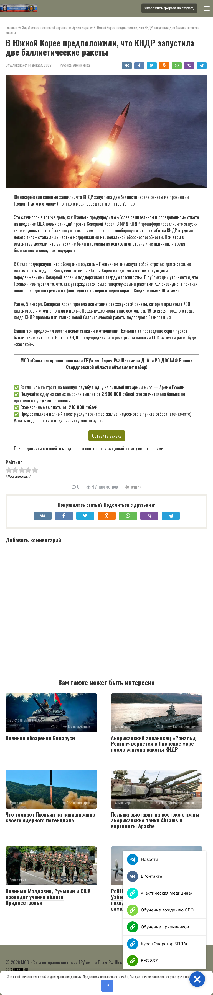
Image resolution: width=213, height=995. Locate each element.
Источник (133, 486)
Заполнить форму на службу (169, 8)
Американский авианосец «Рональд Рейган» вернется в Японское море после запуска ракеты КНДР (153, 743)
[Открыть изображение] (69, 8)
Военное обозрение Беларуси (40, 738)
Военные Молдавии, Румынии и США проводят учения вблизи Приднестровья (48, 896)
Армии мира (81, 65)
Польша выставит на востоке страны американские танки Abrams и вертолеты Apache (155, 820)
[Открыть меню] (207, 8)
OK (107, 985)
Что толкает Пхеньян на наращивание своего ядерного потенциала (50, 817)
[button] (197, 979)
